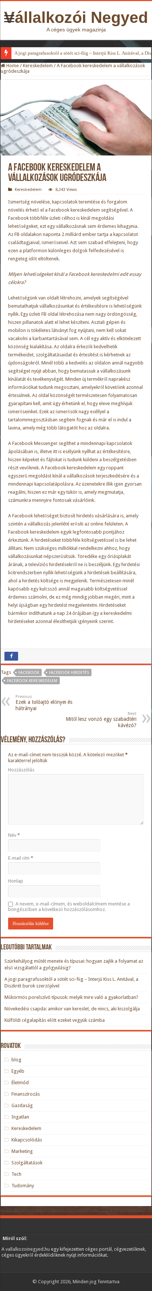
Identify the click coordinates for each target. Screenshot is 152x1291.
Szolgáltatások (26, 1162)
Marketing (22, 1151)
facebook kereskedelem (32, 680)
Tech (16, 1174)
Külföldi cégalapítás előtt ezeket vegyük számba (54, 1020)
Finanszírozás (25, 1094)
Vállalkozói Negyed (76, 17)
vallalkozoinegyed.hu (28, 1249)
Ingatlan (20, 1117)
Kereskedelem (38, 65)
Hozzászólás (21, 770)
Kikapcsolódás (26, 1140)
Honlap (15, 881)
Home (12, 65)
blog (16, 1059)
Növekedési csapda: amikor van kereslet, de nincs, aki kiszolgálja (72, 1008)
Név (14, 835)
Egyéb (17, 1071)
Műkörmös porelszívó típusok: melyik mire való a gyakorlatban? (71, 997)
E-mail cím (20, 858)
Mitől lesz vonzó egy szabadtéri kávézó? (101, 719)
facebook (28, 672)
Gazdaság (22, 1105)
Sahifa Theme (19, 1269)
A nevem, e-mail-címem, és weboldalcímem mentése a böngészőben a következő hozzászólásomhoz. (69, 906)
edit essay (130, 274)
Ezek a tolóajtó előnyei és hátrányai (43, 702)
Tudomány (22, 1185)
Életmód (20, 1082)
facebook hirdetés (69, 672)
